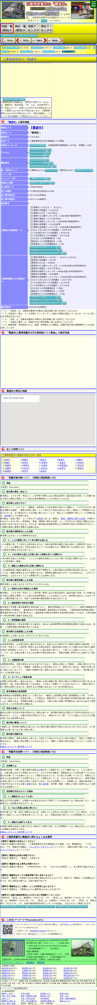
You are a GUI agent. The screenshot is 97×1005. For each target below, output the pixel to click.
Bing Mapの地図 (37, 155)
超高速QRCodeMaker (38, 931)
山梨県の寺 (26, 971)
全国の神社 (37, 48)
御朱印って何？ (7, 994)
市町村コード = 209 (84, 170)
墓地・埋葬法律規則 (68, 998)
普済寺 (81, 465)
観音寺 (43, 460)
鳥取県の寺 (5, 978)
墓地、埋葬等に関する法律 (73, 518)
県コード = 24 (51, 170)
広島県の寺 (68, 978)
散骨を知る (64, 994)
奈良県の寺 (47, 976)
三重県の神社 (59, 48)
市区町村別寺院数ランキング (43, 297)
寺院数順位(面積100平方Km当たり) (46, 253)
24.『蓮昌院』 (53, 40)
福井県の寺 (5, 971)
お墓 (41, 770)
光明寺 (25, 463)
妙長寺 (44, 468)
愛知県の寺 (26, 973)
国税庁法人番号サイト (40, 183)
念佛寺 (44, 465)
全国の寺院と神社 (11, 48)
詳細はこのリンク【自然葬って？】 (16, 832)
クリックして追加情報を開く (15, 988)
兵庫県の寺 (26, 976)
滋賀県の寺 (47, 973)
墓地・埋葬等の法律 (29, 996)
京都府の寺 (68, 973)
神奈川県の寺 (6, 968)
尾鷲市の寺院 (48, 52)
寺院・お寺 (64, 996)
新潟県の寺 (26, 968)
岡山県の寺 (47, 978)
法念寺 (26, 468)
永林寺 (7, 460)
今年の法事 (25, 994)
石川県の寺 (68, 968)
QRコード (68, 924)
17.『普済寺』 (24, 40)
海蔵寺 (25, 460)
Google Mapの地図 (38, 149)
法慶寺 (8, 468)
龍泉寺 (81, 468)
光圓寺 (7, 463)
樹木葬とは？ (45, 994)
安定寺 (25, 471)
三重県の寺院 (26, 52)
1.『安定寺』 (9, 40)
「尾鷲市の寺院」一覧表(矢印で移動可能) (19, 35)
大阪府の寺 (5, 976)
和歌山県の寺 (69, 976)
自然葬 (7, 516)
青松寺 (81, 463)
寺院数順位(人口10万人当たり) (43, 250)
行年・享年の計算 (28, 998)
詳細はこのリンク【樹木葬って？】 (16, 747)
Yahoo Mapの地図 (38, 152)
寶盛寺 (12, 122)
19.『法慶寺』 (37, 40)
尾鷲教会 (63, 465)
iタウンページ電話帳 (39, 163)
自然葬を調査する (47, 1001)
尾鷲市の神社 (80, 48)
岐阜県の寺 (68, 971)
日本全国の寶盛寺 (38, 145)
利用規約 (41, 963)
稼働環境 (30, 963)
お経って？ (5, 998)
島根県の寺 (26, 978)
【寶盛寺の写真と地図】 (14, 99)
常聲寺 (44, 463)
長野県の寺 (47, 971)
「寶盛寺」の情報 (38, 178)
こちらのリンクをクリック (41, 847)
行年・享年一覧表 (8, 1003)
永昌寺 (43, 471)
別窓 (49, 149)
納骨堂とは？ (45, 996)
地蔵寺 (8, 465)
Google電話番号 (37, 160)
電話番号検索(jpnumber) (41, 166)
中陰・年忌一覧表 (8, 996)
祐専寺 (62, 468)
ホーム (44, 20)
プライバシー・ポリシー (12, 963)
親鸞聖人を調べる (8, 1001)
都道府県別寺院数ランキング (43, 247)
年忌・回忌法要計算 (29, 1001)
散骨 (41, 518)
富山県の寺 (47, 968)
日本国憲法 (44, 998)
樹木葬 (46, 784)
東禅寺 (26, 465)
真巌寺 (62, 463)
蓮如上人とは (65, 1001)
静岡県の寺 (5, 973)
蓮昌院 (8, 471)
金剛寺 (80, 460)
